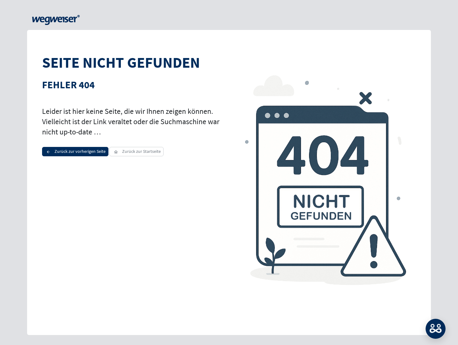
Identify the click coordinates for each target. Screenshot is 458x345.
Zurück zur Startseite (141, 151)
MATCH (436, 329)
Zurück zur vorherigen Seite (80, 151)
